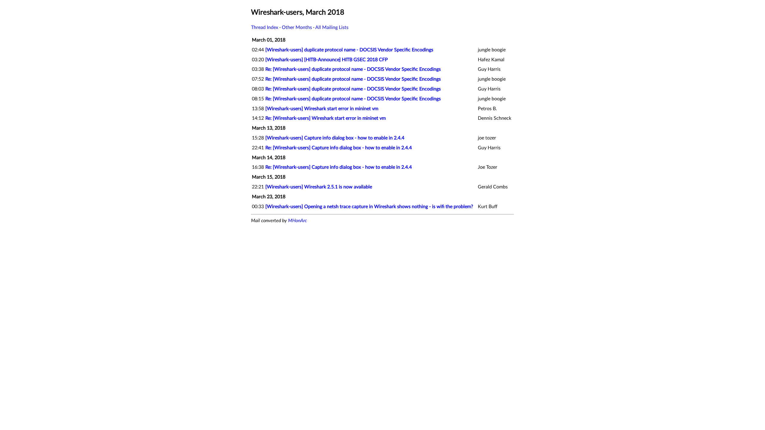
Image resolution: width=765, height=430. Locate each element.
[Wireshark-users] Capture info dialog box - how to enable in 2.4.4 (334, 138)
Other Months (297, 27)
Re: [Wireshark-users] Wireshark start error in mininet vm (325, 118)
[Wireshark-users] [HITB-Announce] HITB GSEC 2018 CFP (326, 59)
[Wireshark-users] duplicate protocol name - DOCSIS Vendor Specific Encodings (349, 49)
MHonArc (297, 220)
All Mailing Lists (331, 27)
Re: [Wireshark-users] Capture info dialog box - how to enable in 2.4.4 (338, 147)
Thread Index (264, 27)
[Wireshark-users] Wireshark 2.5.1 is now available (318, 187)
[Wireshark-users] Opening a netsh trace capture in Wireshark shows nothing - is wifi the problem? (369, 206)
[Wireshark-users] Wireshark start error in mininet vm (321, 108)
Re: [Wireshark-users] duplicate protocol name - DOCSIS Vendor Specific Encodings (353, 69)
